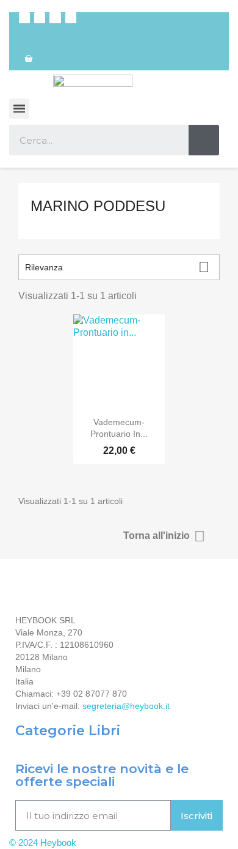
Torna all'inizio (164, 536)
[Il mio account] (213, 33)
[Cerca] (204, 140)
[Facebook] (24, 17)
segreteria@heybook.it (126, 706)
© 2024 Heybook (42, 842)
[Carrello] (28, 58)
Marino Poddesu (98, 206)
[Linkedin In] (70, 17)
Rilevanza (117, 267)
